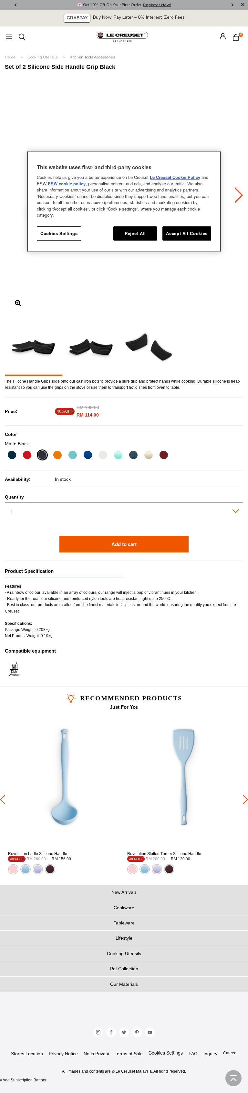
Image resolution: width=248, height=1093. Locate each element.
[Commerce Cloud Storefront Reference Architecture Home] (122, 36)
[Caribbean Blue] (72, 456)
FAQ (193, 1053)
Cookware (124, 907)
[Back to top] (233, 1078)
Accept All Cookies (187, 233)
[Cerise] (27, 456)
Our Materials (124, 984)
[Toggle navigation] (9, 37)
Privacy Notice (63, 1053)
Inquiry (210, 1053)
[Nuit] (12, 456)
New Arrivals (124, 892)
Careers (230, 1053)
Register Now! (157, 4)
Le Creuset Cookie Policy (175, 177)
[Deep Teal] (133, 456)
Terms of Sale (129, 1053)
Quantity (14, 497)
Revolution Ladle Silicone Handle (37, 853)
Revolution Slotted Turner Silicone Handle (164, 853)
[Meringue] (148, 456)
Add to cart (124, 544)
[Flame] (57, 456)
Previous (15, 5)
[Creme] (103, 456)
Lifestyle (124, 938)
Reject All (135, 233)
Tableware (124, 922)
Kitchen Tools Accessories (92, 57)
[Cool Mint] (118, 456)
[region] (124, 201)
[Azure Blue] (88, 456)
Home (10, 57)
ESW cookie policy (67, 183)
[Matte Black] (42, 456)
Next (232, 5)
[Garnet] (164, 456)
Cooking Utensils (43, 57)
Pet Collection (124, 968)
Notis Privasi (96, 1053)
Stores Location (27, 1053)
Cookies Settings (166, 1053)
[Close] (243, 5)
